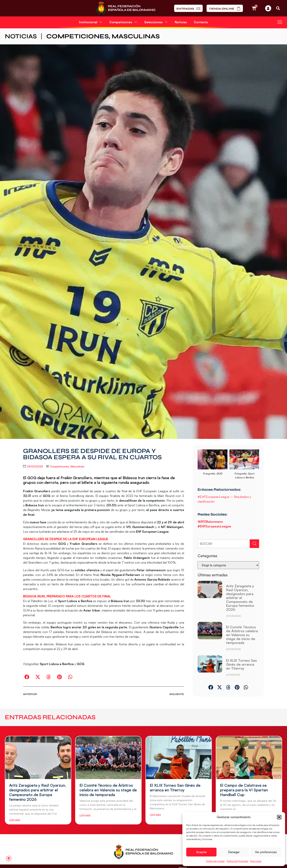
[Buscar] (254, 543)
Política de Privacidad (237, 861)
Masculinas (136, 36)
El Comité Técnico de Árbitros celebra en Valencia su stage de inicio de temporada (242, 635)
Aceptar (201, 852)
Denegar (234, 852)
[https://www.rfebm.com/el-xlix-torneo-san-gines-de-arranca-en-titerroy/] (210, 667)
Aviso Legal (255, 861)
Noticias (181, 22)
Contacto (201, 22)
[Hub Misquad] (268, 8)
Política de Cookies (215, 861)
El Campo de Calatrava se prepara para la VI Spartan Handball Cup (244, 790)
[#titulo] (9, 858)
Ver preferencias (266, 852)
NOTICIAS (21, 36)
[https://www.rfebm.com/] (126, 8)
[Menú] (280, 22)
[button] (279, 817)
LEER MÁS (14, 820)
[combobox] (223, 543)
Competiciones (77, 36)
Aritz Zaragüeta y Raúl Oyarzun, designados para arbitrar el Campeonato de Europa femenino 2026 (240, 598)
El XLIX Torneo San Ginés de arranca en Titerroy (241, 664)
